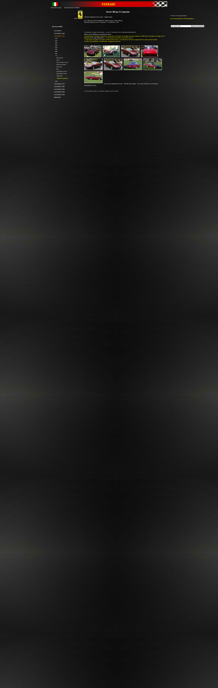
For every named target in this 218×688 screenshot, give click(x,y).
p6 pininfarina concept (59, 73)
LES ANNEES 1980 (58, 86)
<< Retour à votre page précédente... (179, 15)
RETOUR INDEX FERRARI (71, 7)
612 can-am (57, 66)
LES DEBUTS (57, 30)
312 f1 (55, 60)
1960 (54, 38)
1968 (54, 55)
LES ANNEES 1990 (58, 89)
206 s (55, 69)
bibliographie (56, 97)
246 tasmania (57, 57)
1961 (54, 40)
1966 (54, 51)
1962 (54, 42)
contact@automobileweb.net (128, 32)
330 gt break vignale (59, 64)
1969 (54, 81)
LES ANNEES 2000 (58, 92)
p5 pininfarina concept (59, 71)
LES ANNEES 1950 (58, 33)
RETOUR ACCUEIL (56, 7)
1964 (54, 47)
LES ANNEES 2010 (58, 94)
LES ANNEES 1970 (58, 83)
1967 (54, 53)
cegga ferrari (57, 75)
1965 (54, 49)
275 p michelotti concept (60, 62)
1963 (54, 45)
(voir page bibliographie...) (98, 37)
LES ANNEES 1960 (58, 36)
